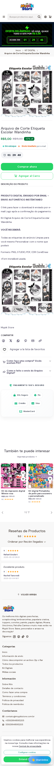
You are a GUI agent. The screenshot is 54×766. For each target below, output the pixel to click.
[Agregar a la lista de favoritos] (23, 473)
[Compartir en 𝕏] (10, 341)
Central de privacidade (30, 746)
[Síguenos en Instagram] (14, 636)
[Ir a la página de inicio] (27, 6)
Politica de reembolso (13, 704)
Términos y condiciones (14, 696)
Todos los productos (12, 664)
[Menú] (4, 16)
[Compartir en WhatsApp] (18, 341)
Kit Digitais (7, 668)
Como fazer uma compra (14, 692)
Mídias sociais (9, 672)
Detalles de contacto (12, 688)
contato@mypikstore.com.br (20, 716)
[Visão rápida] (23, 478)
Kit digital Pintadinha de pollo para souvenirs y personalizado (40, 493)
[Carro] (50, 16)
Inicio (18, 50)
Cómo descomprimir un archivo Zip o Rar (22, 660)
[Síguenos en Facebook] (18, 636)
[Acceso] (46, 16)
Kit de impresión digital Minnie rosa (13, 492)
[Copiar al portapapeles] (40, 341)
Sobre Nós (7, 684)
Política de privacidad (13, 700)
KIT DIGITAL (30, 50)
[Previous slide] (3, 512)
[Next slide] (51, 512)
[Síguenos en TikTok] (22, 636)
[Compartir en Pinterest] (25, 341)
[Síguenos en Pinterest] (27, 636)
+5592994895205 (15, 720)
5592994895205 (14, 724)
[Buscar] (39, 17)
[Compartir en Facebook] (3, 341)
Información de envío (12, 656)
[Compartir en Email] (32, 341)
